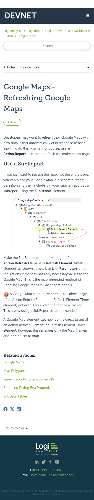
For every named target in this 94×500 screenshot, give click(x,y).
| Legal (87, 490)
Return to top (14, 428)
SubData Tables (15, 396)
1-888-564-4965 (51, 470)
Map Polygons (14, 371)
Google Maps (13, 362)
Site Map (56, 494)
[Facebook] (5, 409)
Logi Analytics (12, 30)
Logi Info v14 (54, 30)
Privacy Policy (41, 494)
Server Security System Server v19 (28, 379)
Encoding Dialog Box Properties (27, 388)
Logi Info (33, 30)
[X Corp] (12, 409)
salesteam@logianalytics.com (52, 475)
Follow (12, 122)
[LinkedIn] (19, 409)
